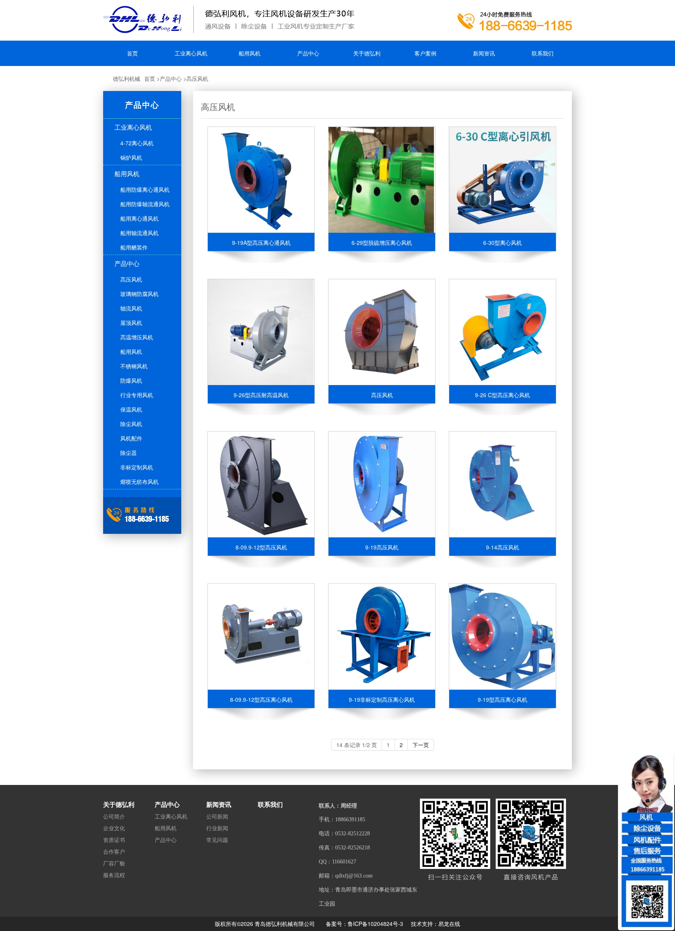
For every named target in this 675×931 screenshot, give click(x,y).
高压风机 (197, 78)
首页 (149, 78)
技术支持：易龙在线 (435, 923)
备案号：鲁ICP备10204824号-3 (364, 923)
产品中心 (171, 78)
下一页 (420, 745)
